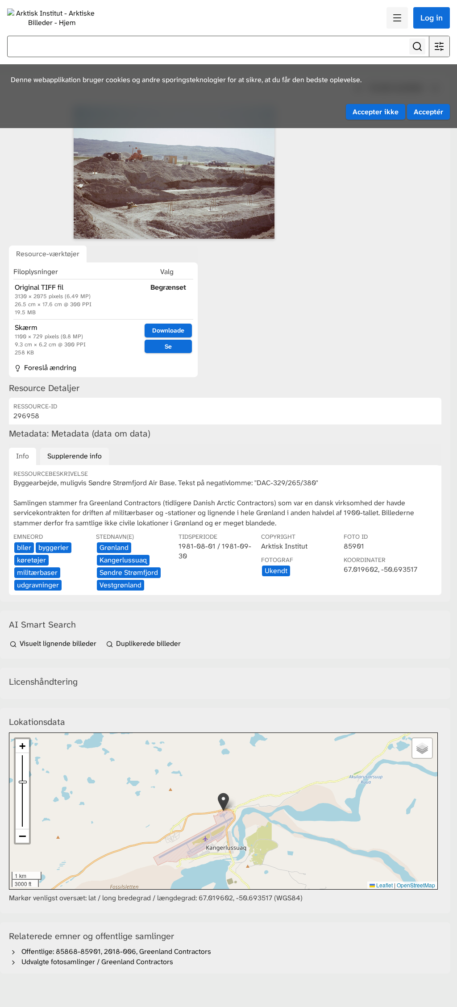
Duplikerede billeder (147, 643)
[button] (223, 802)
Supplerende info (74, 456)
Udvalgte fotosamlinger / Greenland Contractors (95, 961)
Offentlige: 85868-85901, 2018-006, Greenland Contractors (114, 951)
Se (168, 346)
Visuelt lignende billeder (58, 643)
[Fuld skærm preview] (174, 172)
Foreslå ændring (49, 367)
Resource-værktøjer (47, 253)
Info (22, 456)
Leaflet (384, 885)
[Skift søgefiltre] (439, 46)
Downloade (168, 330)
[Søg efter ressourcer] (417, 46)
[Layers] (422, 748)
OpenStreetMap (416, 885)
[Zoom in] (22, 746)
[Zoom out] (22, 836)
